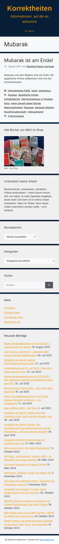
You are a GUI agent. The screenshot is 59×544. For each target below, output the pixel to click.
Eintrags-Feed (12, 312)
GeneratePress (46, 539)
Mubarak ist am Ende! (28, 60)
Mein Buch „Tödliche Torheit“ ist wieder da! (27, 472)
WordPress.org (12, 322)
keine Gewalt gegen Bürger (26, 103)
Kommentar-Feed (13, 317)
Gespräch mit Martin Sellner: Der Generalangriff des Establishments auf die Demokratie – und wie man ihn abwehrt (27, 428)
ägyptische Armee (28, 95)
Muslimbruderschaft (15, 111)
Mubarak (29, 107)
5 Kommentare (16, 116)
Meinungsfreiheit (13, 107)
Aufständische (12, 99)
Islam (34, 90)
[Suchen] (49, 285)
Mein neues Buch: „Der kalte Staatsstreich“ (27, 448)
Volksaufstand (35, 111)
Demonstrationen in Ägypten (37, 99)
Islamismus (45, 90)
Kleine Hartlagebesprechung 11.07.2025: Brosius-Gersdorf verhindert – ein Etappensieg (26, 400)
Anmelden (9, 308)
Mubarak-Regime (44, 107)
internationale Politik (19, 90)
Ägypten (12, 95)
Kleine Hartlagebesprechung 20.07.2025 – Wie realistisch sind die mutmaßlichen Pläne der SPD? (28, 380)
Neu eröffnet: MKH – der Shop (20, 408)
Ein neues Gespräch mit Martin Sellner (25, 464)
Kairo (7, 103)
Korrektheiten (29, 8)
